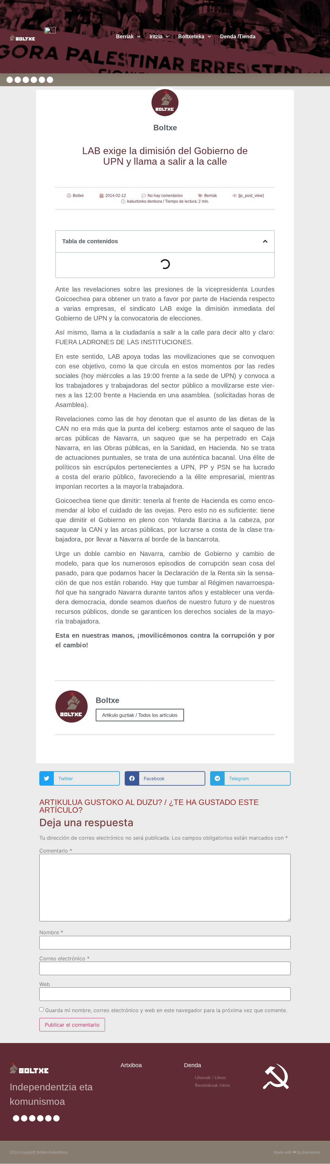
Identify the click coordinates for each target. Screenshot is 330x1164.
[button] (265, 241)
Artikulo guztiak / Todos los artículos (140, 715)
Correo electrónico (64, 958)
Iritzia (156, 36)
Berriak (125, 36)
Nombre (51, 932)
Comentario (55, 850)
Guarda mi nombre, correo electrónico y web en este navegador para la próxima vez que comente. (166, 1010)
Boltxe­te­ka (191, 36)
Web (44, 984)
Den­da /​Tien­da (238, 36)
